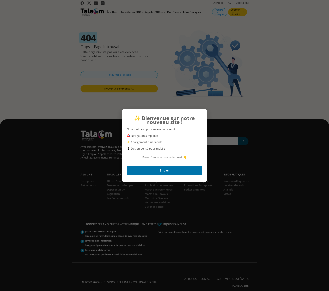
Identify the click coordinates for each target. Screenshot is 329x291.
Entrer (164, 170)
